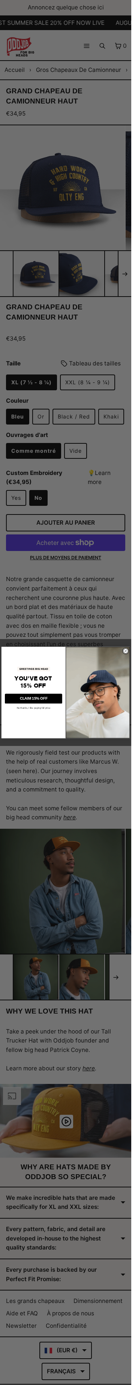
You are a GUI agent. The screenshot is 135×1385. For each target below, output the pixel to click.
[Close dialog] (125, 651)
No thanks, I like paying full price (34, 707)
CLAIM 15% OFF (34, 698)
